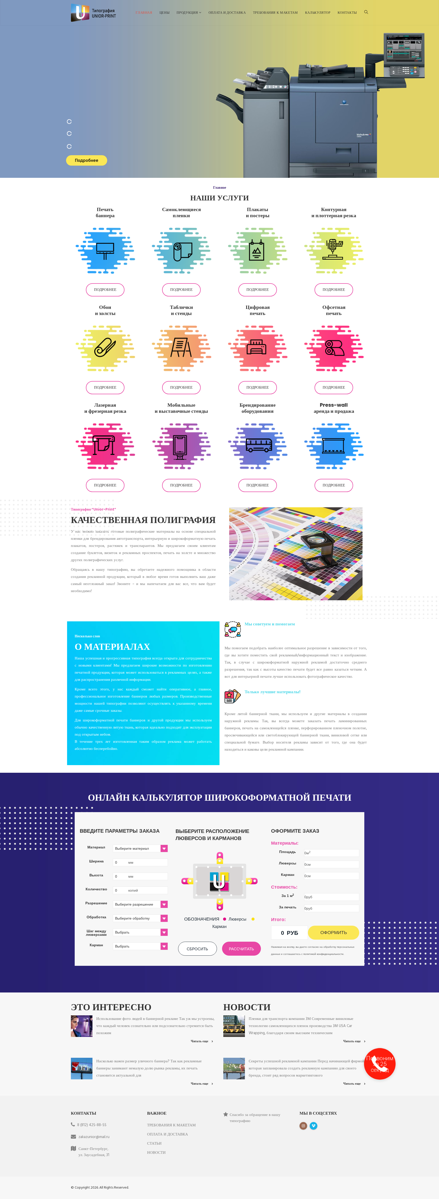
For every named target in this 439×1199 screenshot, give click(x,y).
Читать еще (199, 1041)
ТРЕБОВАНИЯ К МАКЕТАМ (275, 12)
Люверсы (237, 919)
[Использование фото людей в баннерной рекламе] (81, 1026)
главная (144, 12)
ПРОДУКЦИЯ (188, 12)
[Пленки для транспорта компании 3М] (234, 1026)
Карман (219, 926)
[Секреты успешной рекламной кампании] (234, 1068)
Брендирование (258, 404)
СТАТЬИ (154, 1144)
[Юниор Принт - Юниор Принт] (93, 12)
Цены (165, 12)
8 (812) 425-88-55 (91, 1125)
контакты (347, 12)
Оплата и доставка (227, 12)
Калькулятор (318, 12)
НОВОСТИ (156, 1153)
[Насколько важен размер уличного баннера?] (81, 1068)
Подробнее (105, 290)
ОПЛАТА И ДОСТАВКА (167, 1134)
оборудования (258, 411)
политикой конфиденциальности (323, 954)
